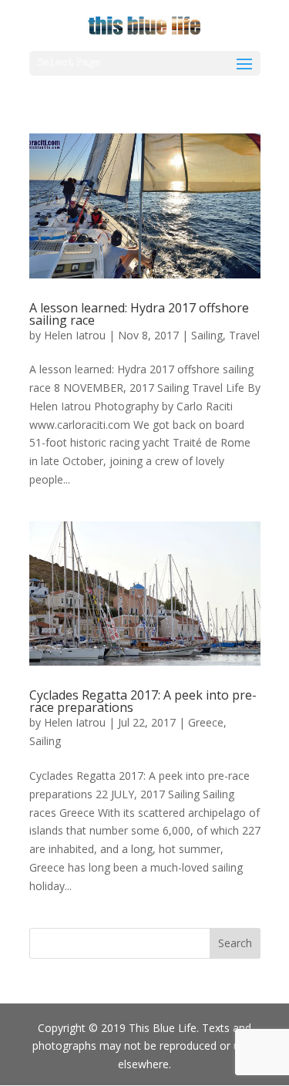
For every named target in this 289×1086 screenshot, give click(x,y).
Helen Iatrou (75, 335)
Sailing (207, 335)
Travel (244, 335)
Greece (205, 722)
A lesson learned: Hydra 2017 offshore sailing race (139, 314)
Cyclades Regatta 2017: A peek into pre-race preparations (143, 701)
